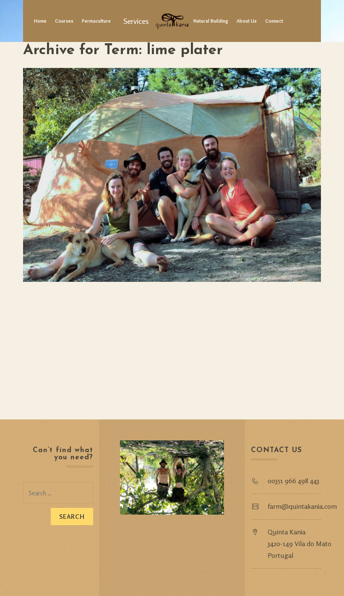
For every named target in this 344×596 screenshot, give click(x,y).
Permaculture (96, 21)
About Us (247, 21)
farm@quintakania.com (302, 506)
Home (40, 21)
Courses (64, 21)
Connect (274, 21)
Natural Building (210, 21)
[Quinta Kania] (172, 21)
